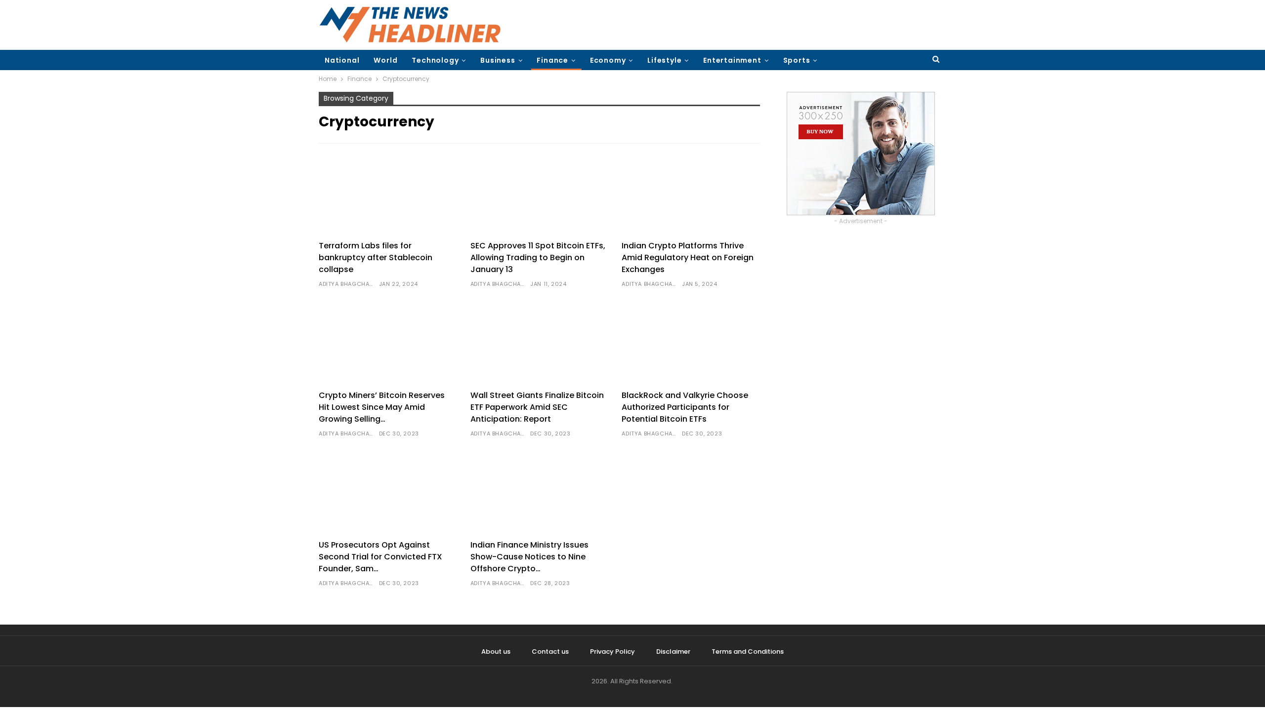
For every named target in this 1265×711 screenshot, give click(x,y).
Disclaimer (673, 651)
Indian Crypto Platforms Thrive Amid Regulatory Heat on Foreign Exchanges (688, 257)
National (342, 60)
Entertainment (732, 60)
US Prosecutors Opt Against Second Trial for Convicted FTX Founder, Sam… (380, 556)
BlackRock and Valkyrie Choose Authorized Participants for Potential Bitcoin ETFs (685, 407)
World (385, 60)
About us (495, 651)
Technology (435, 60)
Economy (608, 60)
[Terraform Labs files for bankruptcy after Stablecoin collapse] (388, 194)
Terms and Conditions (748, 651)
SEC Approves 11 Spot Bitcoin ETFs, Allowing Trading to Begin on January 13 (537, 257)
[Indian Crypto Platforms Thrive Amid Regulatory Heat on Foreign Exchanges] (691, 194)
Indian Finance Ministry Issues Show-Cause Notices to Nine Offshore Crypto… (529, 556)
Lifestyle (664, 60)
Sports (796, 60)
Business (497, 60)
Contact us (550, 651)
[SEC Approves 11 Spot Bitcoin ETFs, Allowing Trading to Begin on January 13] (539, 194)
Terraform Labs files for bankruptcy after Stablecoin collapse (375, 257)
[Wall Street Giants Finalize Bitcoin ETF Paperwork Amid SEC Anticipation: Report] (539, 343)
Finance (552, 60)
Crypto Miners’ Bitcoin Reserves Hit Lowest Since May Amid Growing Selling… (382, 407)
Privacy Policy (612, 651)
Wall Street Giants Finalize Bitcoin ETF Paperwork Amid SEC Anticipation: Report (537, 407)
